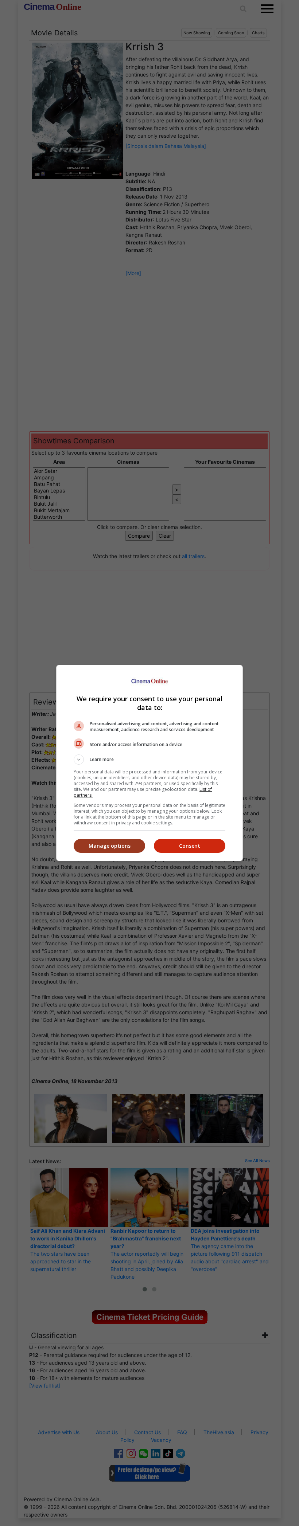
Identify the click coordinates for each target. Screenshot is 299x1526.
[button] (149, 759)
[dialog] (149, 763)
